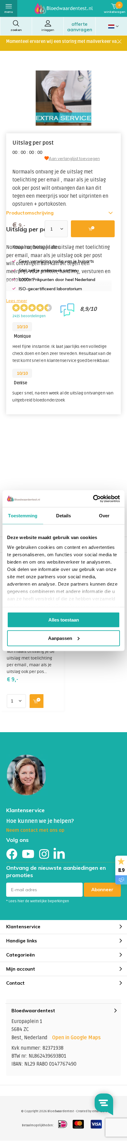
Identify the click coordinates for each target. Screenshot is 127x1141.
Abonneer (102, 889)
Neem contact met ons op (35, 830)
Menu (8, 12)
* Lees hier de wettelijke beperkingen (37, 901)
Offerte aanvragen (79, 26)
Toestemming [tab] (22, 515)
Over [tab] (104, 515)
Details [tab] (63, 515)
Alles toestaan (63, 619)
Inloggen (47, 30)
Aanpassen (60, 638)
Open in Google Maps (76, 1038)
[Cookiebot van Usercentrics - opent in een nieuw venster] (93, 499)
